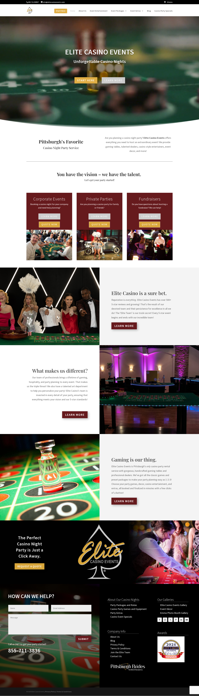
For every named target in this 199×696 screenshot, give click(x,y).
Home (72, 11)
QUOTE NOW (49, 224)
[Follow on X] (170, 620)
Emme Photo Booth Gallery (174, 612)
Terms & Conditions (120, 648)
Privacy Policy (117, 644)
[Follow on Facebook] (159, 620)
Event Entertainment (98, 11)
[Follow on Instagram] (165, 620)
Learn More (113, 80)
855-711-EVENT (33, 2)
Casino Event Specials (121, 616)
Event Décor (166, 609)
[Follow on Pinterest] (176, 620)
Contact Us (116, 656)
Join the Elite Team (120, 652)
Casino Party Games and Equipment (128, 609)
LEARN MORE (49, 216)
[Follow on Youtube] (187, 620)
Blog (149, 11)
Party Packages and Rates (123, 605)
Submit (83, 639)
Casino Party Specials (163, 11)
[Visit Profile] (128, 671)
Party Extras (116, 612)
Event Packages (117, 11)
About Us (82, 11)
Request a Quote (29, 566)
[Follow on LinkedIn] (181, 620)
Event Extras (135, 11)
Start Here (60, 11)
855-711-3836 (24, 650)
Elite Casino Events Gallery (173, 605)
